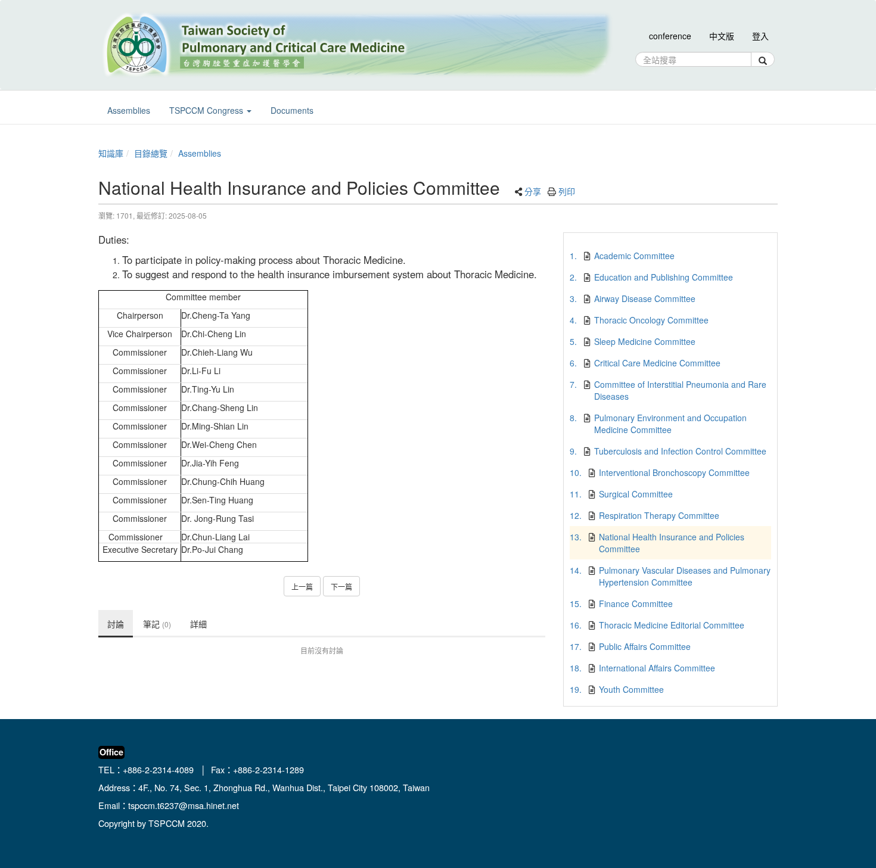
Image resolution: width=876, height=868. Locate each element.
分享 (532, 191)
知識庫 (110, 153)
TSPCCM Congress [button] (207, 110)
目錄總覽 (150, 153)
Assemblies (199, 153)
